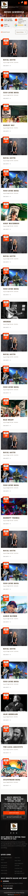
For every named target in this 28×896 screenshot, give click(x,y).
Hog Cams (4, 870)
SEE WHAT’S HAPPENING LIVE (14, 817)
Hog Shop (4, 862)
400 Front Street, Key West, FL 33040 (22, 22)
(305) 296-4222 (8, 20)
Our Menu (4, 873)
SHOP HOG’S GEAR (14, 813)
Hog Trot (18, 860)
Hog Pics (17, 857)
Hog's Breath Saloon (11, 7)
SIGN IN (19, 3)
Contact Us (18, 868)
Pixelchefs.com (17, 894)
